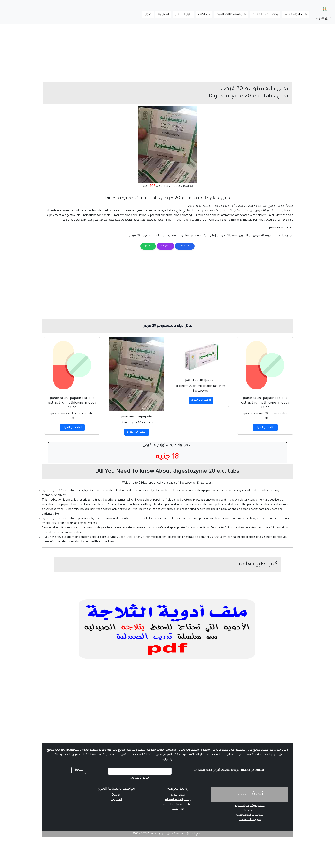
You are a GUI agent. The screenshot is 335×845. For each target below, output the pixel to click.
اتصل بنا (163, 14)
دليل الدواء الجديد (294, 14)
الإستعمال (185, 246)
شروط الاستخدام (250, 819)
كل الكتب (204, 14)
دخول (148, 14)
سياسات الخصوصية (249, 815)
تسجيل (79, 770)
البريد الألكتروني (139, 778)
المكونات (165, 246)
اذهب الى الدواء (265, 427)
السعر (148, 246)
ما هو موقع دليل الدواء (250, 805)
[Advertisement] (218, 51)
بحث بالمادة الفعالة (265, 14)
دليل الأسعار (183, 14)
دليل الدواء (323, 18)
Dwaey (116, 795)
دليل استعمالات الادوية (231, 14)
